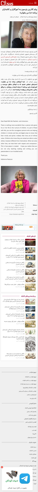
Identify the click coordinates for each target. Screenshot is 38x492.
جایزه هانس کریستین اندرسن (9, 57)
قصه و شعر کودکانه (32, 427)
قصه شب (34, 430)
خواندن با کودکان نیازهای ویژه (29, 388)
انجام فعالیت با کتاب (31, 395)
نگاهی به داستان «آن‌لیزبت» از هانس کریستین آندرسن (15, 263)
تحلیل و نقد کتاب (32, 415)
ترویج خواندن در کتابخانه (30, 377)
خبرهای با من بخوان (14, 17)
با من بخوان (12, 62)
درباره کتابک (33, 447)
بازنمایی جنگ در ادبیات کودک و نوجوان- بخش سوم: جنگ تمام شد (14, 240)
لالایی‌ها (34, 434)
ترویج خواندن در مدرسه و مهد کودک (28, 384)
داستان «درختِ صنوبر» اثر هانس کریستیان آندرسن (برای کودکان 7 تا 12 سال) (13, 330)
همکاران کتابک (32, 454)
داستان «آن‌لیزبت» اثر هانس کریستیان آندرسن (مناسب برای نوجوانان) (14, 307)
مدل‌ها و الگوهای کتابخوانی (30, 419)
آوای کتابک (33, 458)
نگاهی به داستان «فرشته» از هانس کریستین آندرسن (15, 270)
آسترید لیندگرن (32, 59)
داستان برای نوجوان (32, 437)
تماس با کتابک (32, 451)
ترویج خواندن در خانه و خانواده (29, 380)
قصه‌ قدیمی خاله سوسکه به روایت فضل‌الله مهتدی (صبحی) (13, 338)
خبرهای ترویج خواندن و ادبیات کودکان (28, 17)
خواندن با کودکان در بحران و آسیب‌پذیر (27, 391)
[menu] (35, 3)
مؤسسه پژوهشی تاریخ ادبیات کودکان (27, 466)
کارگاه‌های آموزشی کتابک (30, 408)
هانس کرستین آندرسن (19, 209)
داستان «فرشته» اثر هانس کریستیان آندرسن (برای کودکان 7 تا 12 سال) (15, 315)
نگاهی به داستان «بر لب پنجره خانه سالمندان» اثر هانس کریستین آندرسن (14, 278)
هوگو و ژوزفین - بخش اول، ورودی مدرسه (14, 321)
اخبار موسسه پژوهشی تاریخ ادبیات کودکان (14, 207)
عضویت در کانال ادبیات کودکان (17, 488)
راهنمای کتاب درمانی (31, 412)
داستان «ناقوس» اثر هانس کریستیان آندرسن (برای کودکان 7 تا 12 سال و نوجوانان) (15, 256)
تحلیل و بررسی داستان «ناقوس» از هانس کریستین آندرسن (13, 249)
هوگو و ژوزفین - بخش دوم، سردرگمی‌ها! (14, 284)
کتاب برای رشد (33, 398)
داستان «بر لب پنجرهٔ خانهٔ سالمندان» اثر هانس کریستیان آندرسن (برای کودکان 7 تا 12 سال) (13, 300)
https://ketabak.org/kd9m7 (16, 214)
